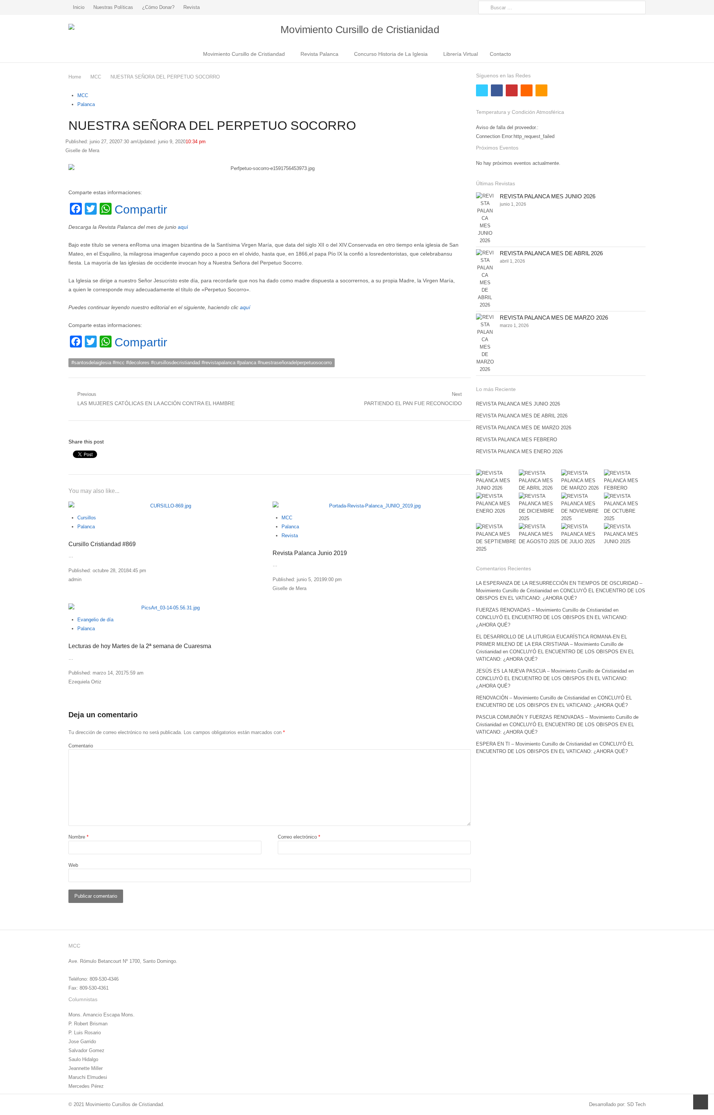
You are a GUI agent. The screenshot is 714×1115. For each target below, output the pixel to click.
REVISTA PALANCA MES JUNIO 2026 (547, 196)
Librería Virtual (460, 54)
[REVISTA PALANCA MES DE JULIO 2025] (582, 534)
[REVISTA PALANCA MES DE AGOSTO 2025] (539, 534)
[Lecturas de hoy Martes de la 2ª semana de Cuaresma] (167, 607)
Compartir (141, 209)
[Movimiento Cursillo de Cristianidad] (357, 30)
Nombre (78, 837)
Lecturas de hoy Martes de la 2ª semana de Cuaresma (139, 646)
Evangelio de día (95, 619)
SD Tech (636, 1104)
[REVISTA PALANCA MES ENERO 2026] (497, 504)
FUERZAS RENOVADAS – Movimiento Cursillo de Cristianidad (544, 610)
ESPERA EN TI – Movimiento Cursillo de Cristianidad (533, 744)
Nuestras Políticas (113, 7)
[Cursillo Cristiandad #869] (167, 506)
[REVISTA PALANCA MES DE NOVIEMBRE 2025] (582, 507)
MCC (82, 95)
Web (73, 865)
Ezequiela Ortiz (85, 682)
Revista (191, 7)
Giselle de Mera (82, 150)
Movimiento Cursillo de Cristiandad (244, 54)
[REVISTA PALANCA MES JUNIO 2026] (485, 218)
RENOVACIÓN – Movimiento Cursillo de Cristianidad (532, 698)
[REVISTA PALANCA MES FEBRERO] (625, 481)
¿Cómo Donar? (158, 7)
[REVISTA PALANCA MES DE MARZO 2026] (485, 343)
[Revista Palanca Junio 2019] (372, 506)
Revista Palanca (319, 54)
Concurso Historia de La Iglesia (391, 54)
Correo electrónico (299, 837)
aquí (183, 227)
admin (74, 579)
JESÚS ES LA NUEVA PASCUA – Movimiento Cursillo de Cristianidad (551, 671)
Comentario (80, 746)
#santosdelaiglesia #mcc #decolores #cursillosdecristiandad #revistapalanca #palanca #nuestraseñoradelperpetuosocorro (201, 362)
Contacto (500, 54)
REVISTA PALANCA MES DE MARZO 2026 (554, 317)
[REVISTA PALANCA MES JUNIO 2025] (625, 534)
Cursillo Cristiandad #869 (102, 544)
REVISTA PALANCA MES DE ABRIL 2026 (551, 253)
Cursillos (86, 517)
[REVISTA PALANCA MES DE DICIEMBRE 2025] (539, 507)
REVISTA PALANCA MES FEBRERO (516, 439)
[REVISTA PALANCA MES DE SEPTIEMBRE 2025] (497, 538)
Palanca (86, 104)
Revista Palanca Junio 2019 (310, 553)
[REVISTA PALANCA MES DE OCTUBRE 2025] (625, 507)
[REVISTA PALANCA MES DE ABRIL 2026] (485, 279)
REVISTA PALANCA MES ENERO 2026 (519, 451)
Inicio (78, 7)
